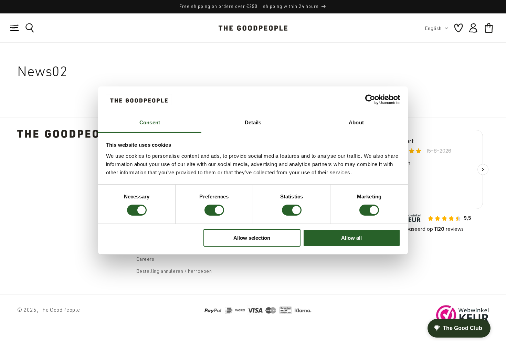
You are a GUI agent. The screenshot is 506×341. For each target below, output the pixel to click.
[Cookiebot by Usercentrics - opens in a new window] (370, 99)
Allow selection (251, 238)
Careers (145, 259)
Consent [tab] (149, 122)
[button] (14, 27)
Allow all (351, 238)
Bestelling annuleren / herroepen (174, 271)
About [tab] (356, 122)
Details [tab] (253, 122)
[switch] (214, 210)
